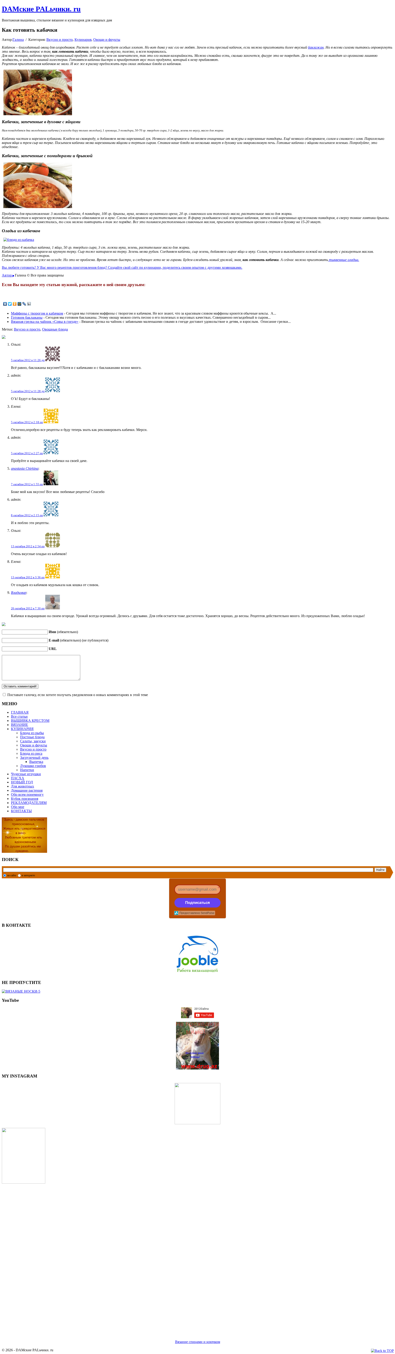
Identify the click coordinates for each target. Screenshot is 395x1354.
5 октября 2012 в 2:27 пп (27, 453)
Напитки (27, 770)
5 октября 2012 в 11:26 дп (28, 360)
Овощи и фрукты (106, 40)
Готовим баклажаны (27, 317)
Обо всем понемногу (27, 794)
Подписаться (197, 902)
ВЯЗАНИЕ (19, 725)
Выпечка (36, 762)
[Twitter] (10, 304)
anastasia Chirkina (24, 468)
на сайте (11, 875)
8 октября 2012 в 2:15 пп (27, 515)
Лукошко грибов (33, 766)
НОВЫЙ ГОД (22, 782)
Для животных (22, 786)
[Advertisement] (139, 1256)
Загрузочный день (34, 757)
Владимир (18, 593)
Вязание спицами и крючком (197, 1342)
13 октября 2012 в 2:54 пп (28, 546)
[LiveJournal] (24, 304)
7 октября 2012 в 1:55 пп (27, 484)
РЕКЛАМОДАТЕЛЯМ (29, 803)
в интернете (28, 875)
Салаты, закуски (33, 741)
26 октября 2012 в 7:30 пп (28, 608)
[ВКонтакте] (5, 304)
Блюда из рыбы (32, 733)
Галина (18, 40)
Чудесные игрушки (26, 774)
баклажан (316, 47)
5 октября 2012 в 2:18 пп (27, 422)
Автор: (7, 275)
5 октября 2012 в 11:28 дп (28, 391)
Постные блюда (32, 737)
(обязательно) (63, 632)
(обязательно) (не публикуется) (78, 640)
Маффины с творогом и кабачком (37, 313)
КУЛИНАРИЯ (22, 729)
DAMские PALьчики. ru (41, 9)
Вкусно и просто (59, 40)
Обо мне (17, 807)
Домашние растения (27, 790)
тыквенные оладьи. (343, 260)
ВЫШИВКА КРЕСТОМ (30, 721)
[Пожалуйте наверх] (382, 1351)
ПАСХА (17, 778)
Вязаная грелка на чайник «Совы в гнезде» (44, 321)
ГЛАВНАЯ (20, 712)
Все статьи (19, 716)
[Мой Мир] (19, 304)
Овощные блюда (55, 329)
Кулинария (83, 40)
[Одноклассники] (14, 304)
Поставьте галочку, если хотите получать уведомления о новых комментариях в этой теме (77, 695)
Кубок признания (24, 799)
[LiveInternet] (29, 304)
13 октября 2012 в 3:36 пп (28, 577)
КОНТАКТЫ (21, 811)
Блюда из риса (31, 753)
